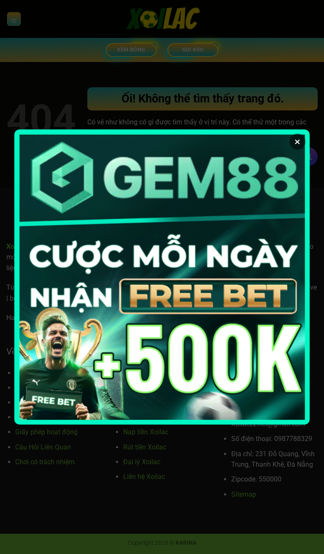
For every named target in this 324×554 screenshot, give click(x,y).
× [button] (297, 141)
